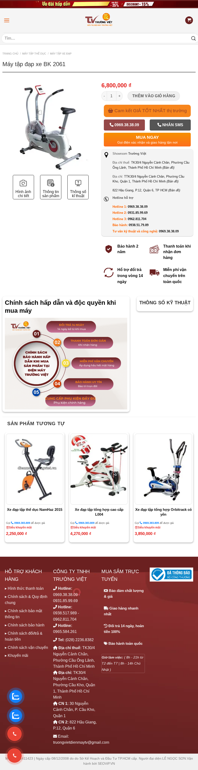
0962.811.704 (137, 219)
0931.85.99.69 (138, 213)
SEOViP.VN (106, 763)
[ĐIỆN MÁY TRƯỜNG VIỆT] (99, 20)
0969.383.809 (22, 522)
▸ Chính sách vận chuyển (26, 647)
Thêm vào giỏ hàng (153, 96)
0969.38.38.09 (126, 125)
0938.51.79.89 (138, 225)
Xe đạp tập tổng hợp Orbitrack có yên (163, 511)
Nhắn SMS (172, 125)
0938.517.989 (65, 613)
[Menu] (7, 20)
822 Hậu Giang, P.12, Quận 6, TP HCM (146, 190)
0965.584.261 (65, 632)
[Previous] (5, 489)
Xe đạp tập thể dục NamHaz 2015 (34, 509)
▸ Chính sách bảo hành (24, 625)
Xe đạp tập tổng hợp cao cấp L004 (99, 511)
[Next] (193, 489)
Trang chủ (10, 53)
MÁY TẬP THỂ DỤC (34, 53)
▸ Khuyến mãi (16, 655)
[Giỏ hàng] (189, 20)
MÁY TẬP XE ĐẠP (60, 53)
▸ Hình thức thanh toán (24, 588)
